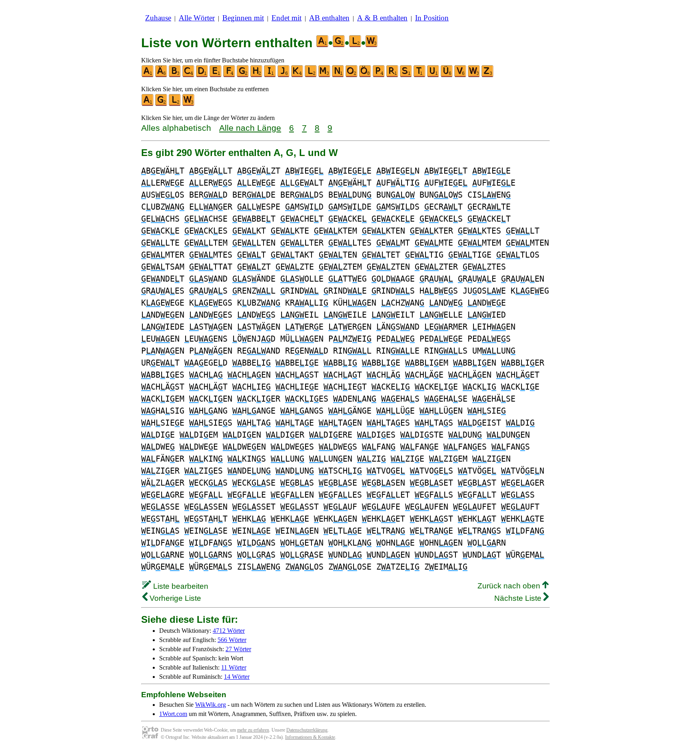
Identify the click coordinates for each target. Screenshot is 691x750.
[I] (270, 75)
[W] (474, 75)
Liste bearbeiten (179, 586)
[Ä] (161, 75)
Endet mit (287, 18)
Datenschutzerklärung (307, 730)
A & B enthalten (382, 18)
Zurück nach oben (509, 586)
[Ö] (365, 75)
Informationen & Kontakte (310, 737)
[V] (460, 75)
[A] (148, 75)
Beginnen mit (243, 18)
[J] (284, 75)
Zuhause (158, 18)
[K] (297, 75)
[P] (379, 75)
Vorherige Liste (174, 598)
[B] (175, 75)
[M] (325, 75)
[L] (311, 75)
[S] (406, 75)
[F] (229, 75)
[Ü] (447, 75)
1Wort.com (173, 713)
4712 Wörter (229, 630)
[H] (257, 75)
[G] (243, 75)
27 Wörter (238, 649)
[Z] (488, 75)
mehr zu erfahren (253, 730)
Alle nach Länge (250, 127)
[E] (216, 75)
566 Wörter (232, 639)
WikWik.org (210, 704)
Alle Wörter (197, 18)
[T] (420, 75)
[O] (352, 75)
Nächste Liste (518, 598)
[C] (189, 75)
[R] (392, 75)
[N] (338, 75)
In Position (432, 18)
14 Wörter (237, 676)
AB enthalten (329, 18)
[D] (202, 75)
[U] (433, 75)
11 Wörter (233, 667)
